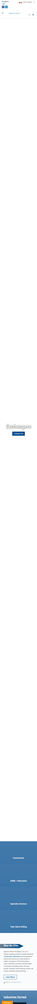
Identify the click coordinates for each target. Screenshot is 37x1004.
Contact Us (18, 434)
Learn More (10, 977)
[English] (19, 2)
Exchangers (18, 426)
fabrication (16, 956)
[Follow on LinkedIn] (6, 7)
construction (8, 956)
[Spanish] (21, 2)
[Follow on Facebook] (3, 7)
